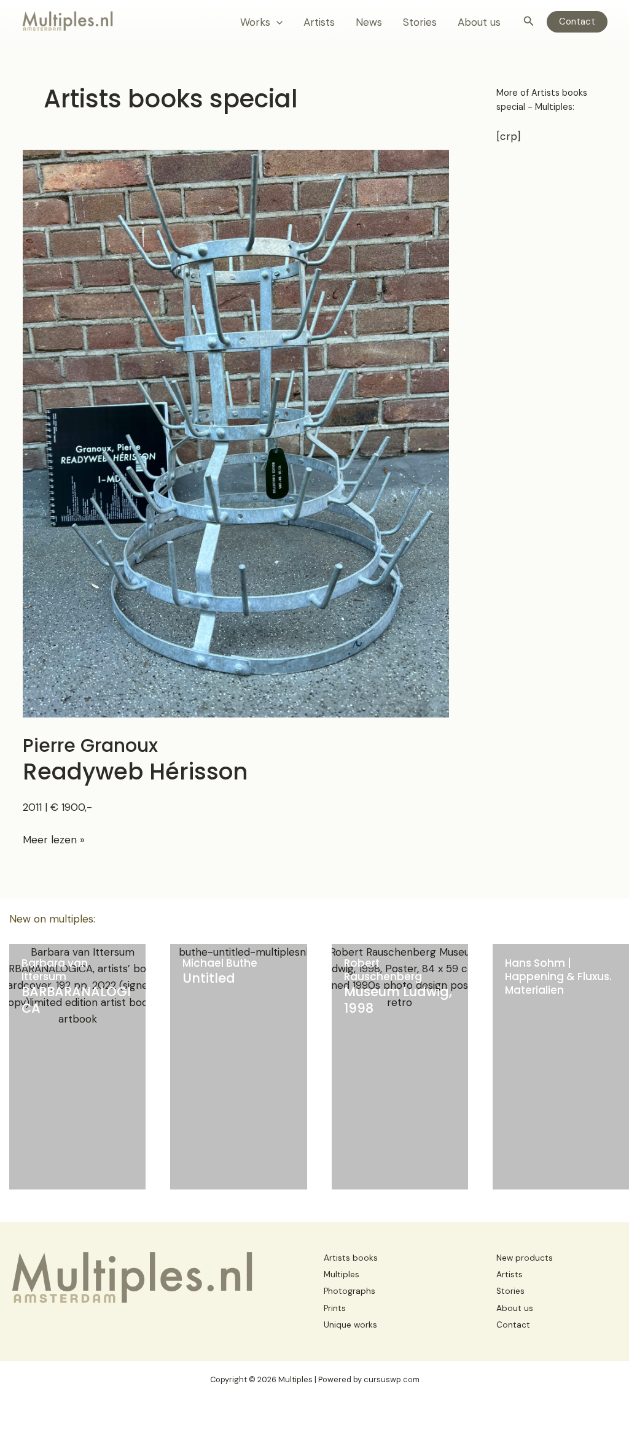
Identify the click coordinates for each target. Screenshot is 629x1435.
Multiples (341, 1274)
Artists (319, 22)
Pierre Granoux (135, 759)
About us (479, 22)
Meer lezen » (54, 840)
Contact (513, 1325)
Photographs (349, 1291)
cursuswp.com (392, 1379)
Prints (335, 1308)
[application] (276, 22)
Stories (420, 22)
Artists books (351, 1258)
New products (524, 1258)
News (369, 22)
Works (255, 22)
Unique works (350, 1325)
